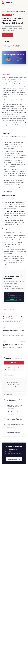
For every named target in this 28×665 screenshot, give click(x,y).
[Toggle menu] (25, 3)
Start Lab (6, 35)
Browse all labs (18, 35)
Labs (3, 11)
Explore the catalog (13, 459)
